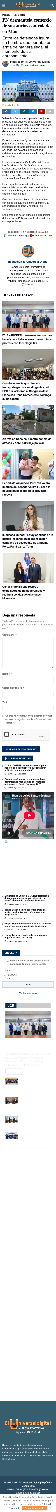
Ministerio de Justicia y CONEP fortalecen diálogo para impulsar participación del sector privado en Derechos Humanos (27, 898)
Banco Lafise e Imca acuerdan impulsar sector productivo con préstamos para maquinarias (25, 912)
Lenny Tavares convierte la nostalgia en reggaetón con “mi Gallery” (26, 936)
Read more (13, 1071)
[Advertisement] (28, 1275)
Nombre (7, 673)
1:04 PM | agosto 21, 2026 (16, 788)
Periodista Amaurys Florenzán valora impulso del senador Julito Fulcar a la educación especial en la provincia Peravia (26, 489)
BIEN (9, 971)
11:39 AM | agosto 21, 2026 (16, 930)
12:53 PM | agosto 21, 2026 (16, 904)
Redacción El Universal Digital (30, 61)
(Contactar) (28, 284)
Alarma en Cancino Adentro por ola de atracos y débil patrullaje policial (26, 441)
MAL (9, 978)
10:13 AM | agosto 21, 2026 (16, 941)
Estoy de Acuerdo (34, 1508)
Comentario (9, 634)
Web (4, 701)
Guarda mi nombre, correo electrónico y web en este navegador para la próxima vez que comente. (29, 719)
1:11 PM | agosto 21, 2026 (16, 774)
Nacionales (19, 14)
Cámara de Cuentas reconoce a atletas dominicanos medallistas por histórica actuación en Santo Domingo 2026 (25, 782)
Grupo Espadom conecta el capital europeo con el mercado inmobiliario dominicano (28, 924)
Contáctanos (8, 1458)
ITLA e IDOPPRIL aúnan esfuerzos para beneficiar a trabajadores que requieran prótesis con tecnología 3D (27, 339)
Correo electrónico (13, 687)
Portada (6, 14)
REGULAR (12, 974)
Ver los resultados (28, 993)
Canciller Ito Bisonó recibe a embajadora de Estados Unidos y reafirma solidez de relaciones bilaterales (23, 592)
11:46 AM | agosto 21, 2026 (16, 918)
